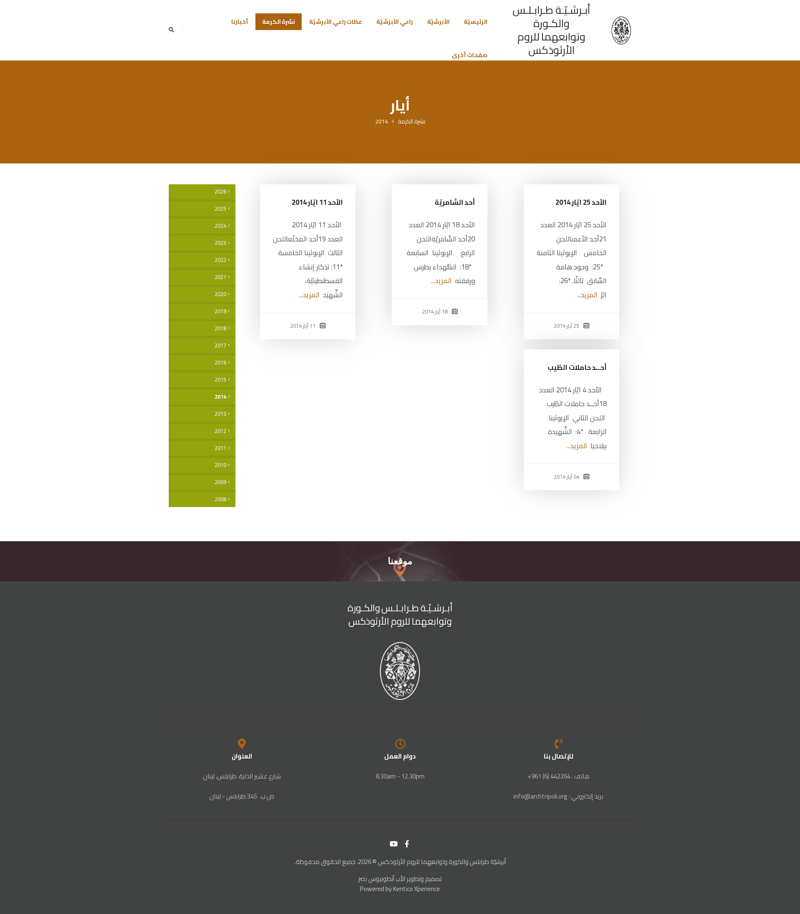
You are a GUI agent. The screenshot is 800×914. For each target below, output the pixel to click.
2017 (220, 345)
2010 (220, 465)
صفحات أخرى (470, 55)
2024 (220, 226)
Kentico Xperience (416, 889)
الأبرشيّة (438, 21)
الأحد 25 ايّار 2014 (581, 202)
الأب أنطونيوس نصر (381, 879)
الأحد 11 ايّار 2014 (317, 202)
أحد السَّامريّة (455, 202)
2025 (220, 208)
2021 (220, 277)
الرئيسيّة (476, 21)
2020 (220, 294)
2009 (220, 482)
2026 (220, 191)
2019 (220, 311)
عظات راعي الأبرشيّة (335, 21)
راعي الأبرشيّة (394, 21)
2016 (220, 362)
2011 (220, 448)
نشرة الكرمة (278, 21)
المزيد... (587, 294)
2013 (220, 414)
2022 (220, 260)
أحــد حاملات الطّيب (577, 367)
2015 (220, 379)
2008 (220, 499)
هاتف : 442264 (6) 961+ (559, 776)
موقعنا (400, 561)
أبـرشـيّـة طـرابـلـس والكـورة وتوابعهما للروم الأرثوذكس (551, 30)
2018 (220, 328)
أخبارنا (239, 21)
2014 (381, 121)
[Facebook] (407, 844)
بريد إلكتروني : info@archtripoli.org (558, 796)
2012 (220, 431)
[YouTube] (394, 844)
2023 (220, 243)
